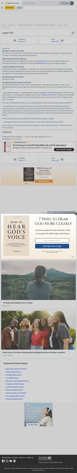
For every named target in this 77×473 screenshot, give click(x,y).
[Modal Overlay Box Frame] (38, 236)
